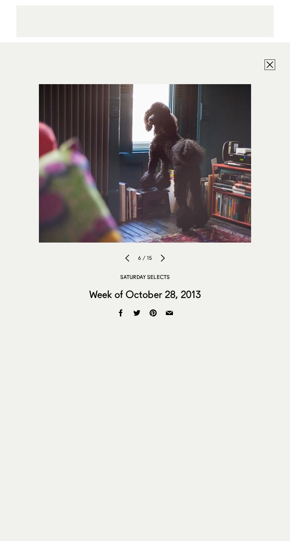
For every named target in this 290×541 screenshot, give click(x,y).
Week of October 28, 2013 (145, 294)
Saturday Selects (145, 277)
